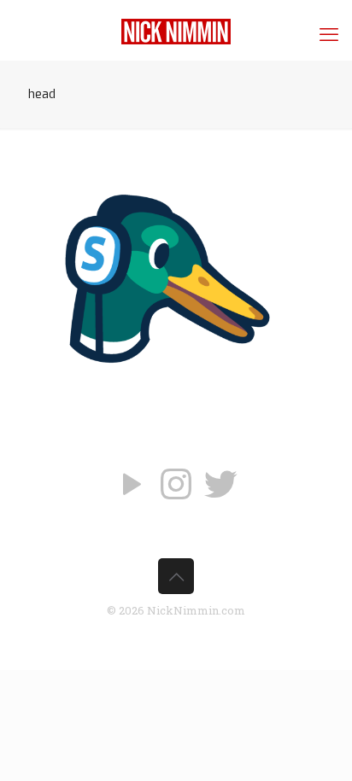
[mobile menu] (328, 34)
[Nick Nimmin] (176, 30)
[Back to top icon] (176, 576)
